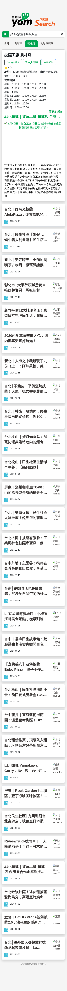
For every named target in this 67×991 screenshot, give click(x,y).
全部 (6, 43)
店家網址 (48, 62)
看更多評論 (55, 111)
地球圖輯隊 (46, 43)
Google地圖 (13, 62)
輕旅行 (31, 43)
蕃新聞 (18, 43)
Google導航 (32, 62)
